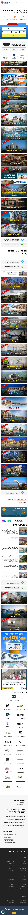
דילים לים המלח (18, 17)
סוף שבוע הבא (22, 502)
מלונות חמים (9, 19)
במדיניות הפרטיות (14, 911)
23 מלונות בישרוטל (15, 57)
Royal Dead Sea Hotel (9, 840)
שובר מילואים (11, 17)
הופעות (25, 891)
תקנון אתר (24, 866)
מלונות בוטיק (23, 879)
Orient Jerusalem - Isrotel (9, 842)
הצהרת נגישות (23, 870)
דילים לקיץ (24, 17)
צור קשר (24, 863)
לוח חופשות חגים (11, 866)
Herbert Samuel (7, 837)
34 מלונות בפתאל (23, 57)
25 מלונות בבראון (6, 57)
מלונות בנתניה (11, 905)
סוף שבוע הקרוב (11, 499)
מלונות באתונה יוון (12, 24)
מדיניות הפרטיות (11, 870)
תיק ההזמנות (11, 863)
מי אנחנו (24, 861)
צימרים (12, 884)
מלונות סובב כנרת (23, 902)
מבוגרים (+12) (25, 32)
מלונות (22, 50)
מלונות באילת (23, 900)
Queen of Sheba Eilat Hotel (10, 834)
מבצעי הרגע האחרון (21, 499)
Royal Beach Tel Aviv (8, 839)
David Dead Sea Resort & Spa (10, 836)
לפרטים (6, 44)
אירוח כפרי (24, 882)
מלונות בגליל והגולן (10, 900)
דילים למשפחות (11, 889)
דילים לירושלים (16, 19)
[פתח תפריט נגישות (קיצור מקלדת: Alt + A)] (3, 912)
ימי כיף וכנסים (11, 886)
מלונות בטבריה (11, 902)
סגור (14, 913)
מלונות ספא (24, 884)
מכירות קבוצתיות (20, 804)
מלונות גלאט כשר (23, 886)
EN (23, 2)
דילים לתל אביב (23, 19)
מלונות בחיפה (23, 905)
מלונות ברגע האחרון (22, 868)
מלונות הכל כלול (11, 879)
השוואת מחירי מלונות (19, 806)
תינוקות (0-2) (8, 32)
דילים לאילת (4, 17)
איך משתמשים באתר (10, 861)
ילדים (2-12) (16, 32)
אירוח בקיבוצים (11, 882)
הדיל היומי (22, 802)
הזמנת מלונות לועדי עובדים (21, 889)
